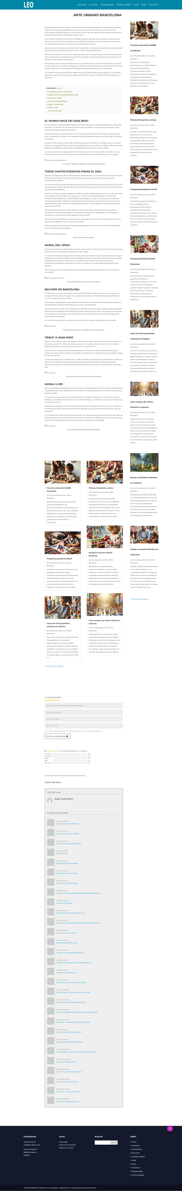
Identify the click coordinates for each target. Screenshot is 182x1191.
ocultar (59, 88)
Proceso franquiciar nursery (101, 488)
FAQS (136, 5)
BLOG (143, 5)
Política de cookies (66, 1148)
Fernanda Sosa (55, 495)
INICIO (134, 1142)
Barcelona (50, 498)
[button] (170, 1128)
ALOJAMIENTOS (107, 5)
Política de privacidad (67, 1145)
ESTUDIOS (93, 5)
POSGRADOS (137, 1149)
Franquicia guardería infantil (59, 559)
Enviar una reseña (56, 736)
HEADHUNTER (137, 1171)
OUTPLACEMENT (138, 1175)
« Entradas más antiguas (54, 666)
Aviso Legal (63, 1142)
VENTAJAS (82, 5)
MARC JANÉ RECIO (63, 799)
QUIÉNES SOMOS (123, 5)
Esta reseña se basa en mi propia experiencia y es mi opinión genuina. (76, 731)
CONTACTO (154, 5)
